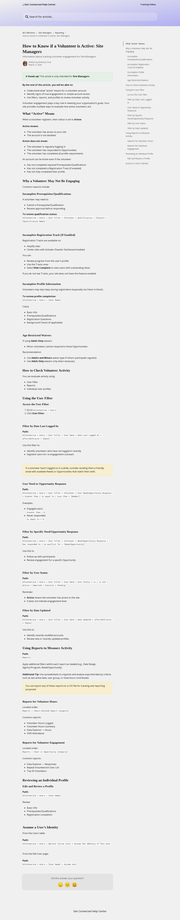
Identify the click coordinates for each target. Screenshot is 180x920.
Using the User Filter (135, 90)
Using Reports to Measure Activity (138, 134)
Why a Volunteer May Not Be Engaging (139, 50)
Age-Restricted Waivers (137, 80)
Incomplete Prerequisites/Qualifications (139, 58)
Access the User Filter (137, 94)
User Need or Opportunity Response (139, 109)
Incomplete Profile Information (135, 74)
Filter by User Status (136, 123)
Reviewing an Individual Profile (139, 153)
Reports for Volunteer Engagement (137, 147)
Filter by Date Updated (137, 128)
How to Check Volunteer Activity (140, 85)
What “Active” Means (135, 43)
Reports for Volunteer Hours (140, 141)
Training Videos (148, 4)
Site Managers (45, 32)
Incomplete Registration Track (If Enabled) (138, 66)
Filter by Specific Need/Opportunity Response (140, 117)
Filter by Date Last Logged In (139, 101)
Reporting (59, 32)
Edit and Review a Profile (138, 158)
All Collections (28, 32)
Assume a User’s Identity (137, 163)
